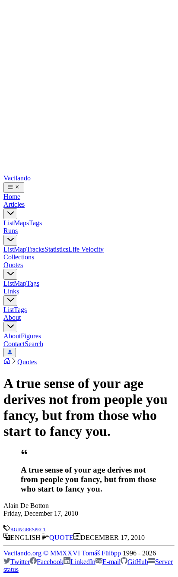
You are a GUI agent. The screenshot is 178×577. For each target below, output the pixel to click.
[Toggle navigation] (13, 187)
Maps (21, 223)
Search (34, 343)
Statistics (56, 249)
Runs (10, 230)
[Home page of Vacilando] (6, 362)
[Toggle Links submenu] (10, 300)
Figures (31, 336)
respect (36, 529)
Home (11, 196)
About (12, 317)
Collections (18, 257)
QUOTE (61, 537)
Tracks (35, 249)
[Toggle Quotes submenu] (10, 274)
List (8, 223)
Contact (14, 343)
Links (11, 291)
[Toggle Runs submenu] (10, 240)
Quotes (13, 264)
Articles (14, 204)
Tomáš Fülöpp (101, 553)
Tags (35, 223)
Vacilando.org (22, 553)
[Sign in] (9, 352)
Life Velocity (86, 249)
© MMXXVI (61, 553)
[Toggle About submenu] (10, 327)
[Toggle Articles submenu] (10, 213)
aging (18, 529)
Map (20, 249)
